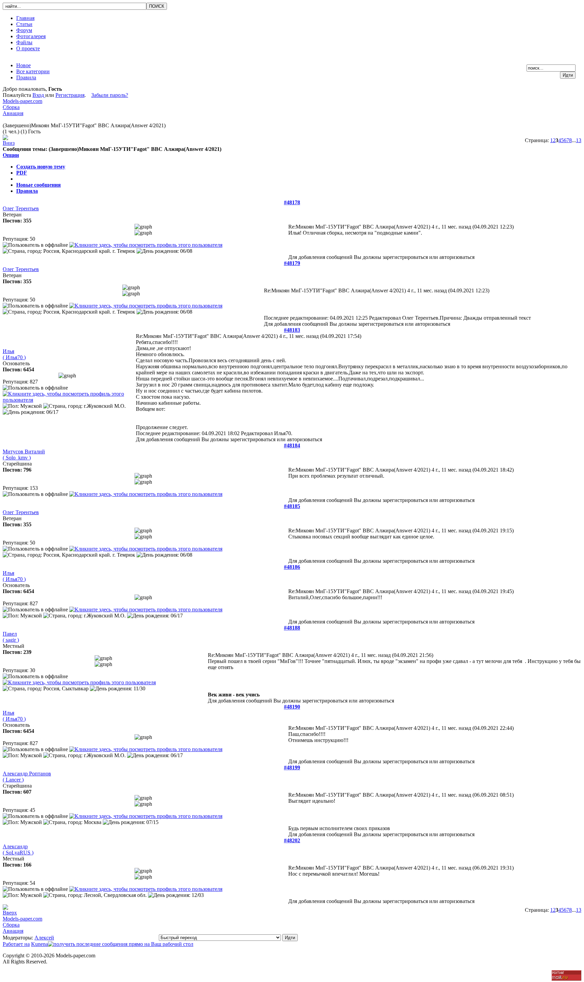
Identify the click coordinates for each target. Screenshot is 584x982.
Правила (27, 191)
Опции (11, 155)
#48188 (292, 628)
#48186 (292, 567)
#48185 (292, 506)
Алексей (44, 937)
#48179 (292, 263)
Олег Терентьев (21, 208)
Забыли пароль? (109, 95)
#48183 (292, 330)
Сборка (11, 107)
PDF (21, 173)
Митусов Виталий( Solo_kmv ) (24, 454)
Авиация (13, 113)
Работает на (16, 944)
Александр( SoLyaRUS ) (18, 849)
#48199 (292, 767)
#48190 (292, 707)
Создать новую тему (40, 166)
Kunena (39, 944)
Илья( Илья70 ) (14, 354)
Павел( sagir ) (11, 637)
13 (578, 140)
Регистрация (69, 95)
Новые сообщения (38, 185)
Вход (38, 95)
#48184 (292, 445)
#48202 (292, 840)
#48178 (292, 202)
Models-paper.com (22, 101)
